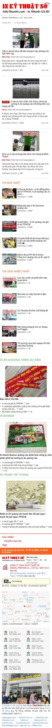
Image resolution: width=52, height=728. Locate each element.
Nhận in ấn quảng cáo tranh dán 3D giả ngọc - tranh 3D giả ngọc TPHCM (23, 515)
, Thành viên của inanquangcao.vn (18, 57)
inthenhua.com (42, 717)
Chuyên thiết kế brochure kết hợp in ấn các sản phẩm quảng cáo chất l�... (33, 240)
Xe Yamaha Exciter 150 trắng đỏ (32, 310)
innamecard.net (22, 722)
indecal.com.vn (40, 720)
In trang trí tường (14, 474)
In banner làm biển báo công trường (17, 465)
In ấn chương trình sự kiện (20, 359)
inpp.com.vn (25, 725)
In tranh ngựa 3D (9, 521)
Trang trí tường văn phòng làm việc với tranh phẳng (24, 526)
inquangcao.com (9, 717)
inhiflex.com (37, 725)
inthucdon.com (8, 720)
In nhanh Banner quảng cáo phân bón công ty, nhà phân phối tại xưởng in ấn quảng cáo (25, 456)
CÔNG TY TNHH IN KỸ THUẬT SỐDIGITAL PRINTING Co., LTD (24, 566)
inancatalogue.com (10, 725)
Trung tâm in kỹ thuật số (12, 705)
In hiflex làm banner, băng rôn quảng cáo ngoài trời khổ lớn (27, 468)
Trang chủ (6, 23)
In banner (7, 415)
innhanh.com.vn (26, 717)
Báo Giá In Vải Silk (9, 399)
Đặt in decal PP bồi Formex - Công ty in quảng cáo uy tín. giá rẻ (33, 256)
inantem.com (7, 722)
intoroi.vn (24, 720)
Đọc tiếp (45, 70)
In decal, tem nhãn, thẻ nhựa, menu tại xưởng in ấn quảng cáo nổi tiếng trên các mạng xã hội (26, 103)
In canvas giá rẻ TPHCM (12, 403)
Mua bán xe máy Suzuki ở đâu (31, 294)
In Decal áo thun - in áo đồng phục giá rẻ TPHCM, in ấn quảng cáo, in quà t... (33, 191)
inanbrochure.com (40, 722)
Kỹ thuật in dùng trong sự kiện (15, 411)
